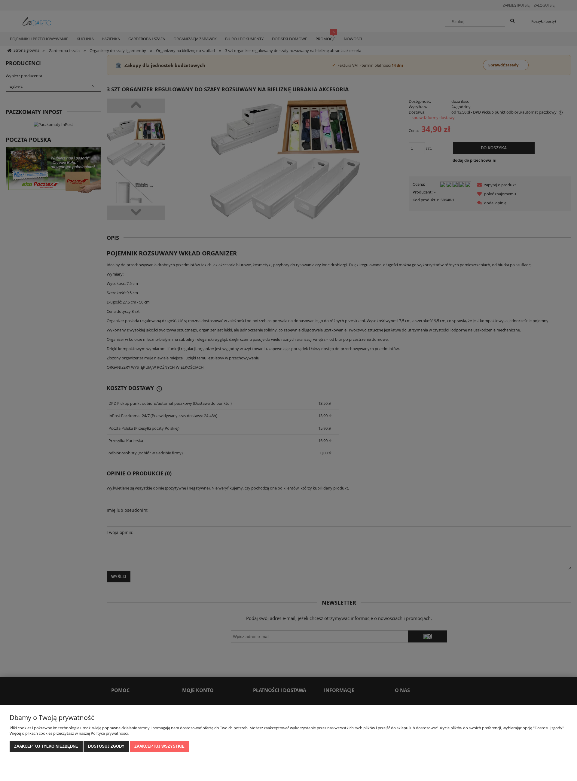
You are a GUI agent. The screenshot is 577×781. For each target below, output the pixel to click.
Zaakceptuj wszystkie (159, 746)
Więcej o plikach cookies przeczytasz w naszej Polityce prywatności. (69, 733)
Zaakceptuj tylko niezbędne (46, 746)
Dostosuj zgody (106, 746)
